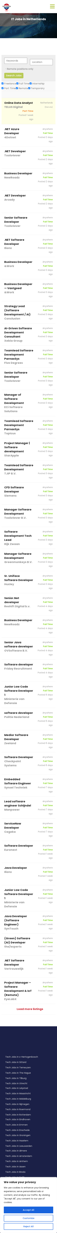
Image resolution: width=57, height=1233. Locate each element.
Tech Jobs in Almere (16, 1150)
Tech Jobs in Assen (15, 1166)
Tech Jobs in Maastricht (18, 1093)
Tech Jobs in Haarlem (16, 1140)
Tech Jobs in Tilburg (15, 1078)
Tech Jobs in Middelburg (18, 1098)
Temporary (37, 88)
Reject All (28, 1226)
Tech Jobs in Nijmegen (17, 1104)
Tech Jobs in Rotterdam (18, 1114)
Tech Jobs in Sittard (15, 1062)
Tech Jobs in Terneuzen (18, 1067)
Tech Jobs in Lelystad (16, 1088)
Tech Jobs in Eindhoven (17, 1119)
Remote (23, 88)
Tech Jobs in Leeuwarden (18, 1146)
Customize (28, 1218)
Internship (38, 83)
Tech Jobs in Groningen (17, 1135)
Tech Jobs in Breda (15, 1171)
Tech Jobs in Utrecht (16, 1083)
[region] (28, 1205)
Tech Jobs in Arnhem (16, 1161)
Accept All (28, 1209)
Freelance (9, 83)
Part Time (9, 88)
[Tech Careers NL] (6, 7)
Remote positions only (20, 69)
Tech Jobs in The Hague (18, 1072)
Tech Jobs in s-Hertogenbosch (21, 1056)
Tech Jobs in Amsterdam (18, 1156)
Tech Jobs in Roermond (17, 1109)
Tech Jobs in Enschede (17, 1130)
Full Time (23, 83)
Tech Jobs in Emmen (16, 1124)
